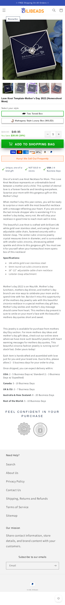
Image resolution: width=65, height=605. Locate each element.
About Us (12, 473)
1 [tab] (21, 76)
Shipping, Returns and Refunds (27, 499)
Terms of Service (17, 507)
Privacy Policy (15, 481)
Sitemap (11, 516)
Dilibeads (35, 590)
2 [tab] (24, 76)
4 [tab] (29, 76)
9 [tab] (41, 76)
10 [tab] (43, 76)
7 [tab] (36, 76)
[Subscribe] (55, 565)
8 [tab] (38, 76)
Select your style (10, 108)
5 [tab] (31, 76)
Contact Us (13, 490)
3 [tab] (26, 76)
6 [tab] (33, 76)
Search (10, 464)
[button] (3, 10)
